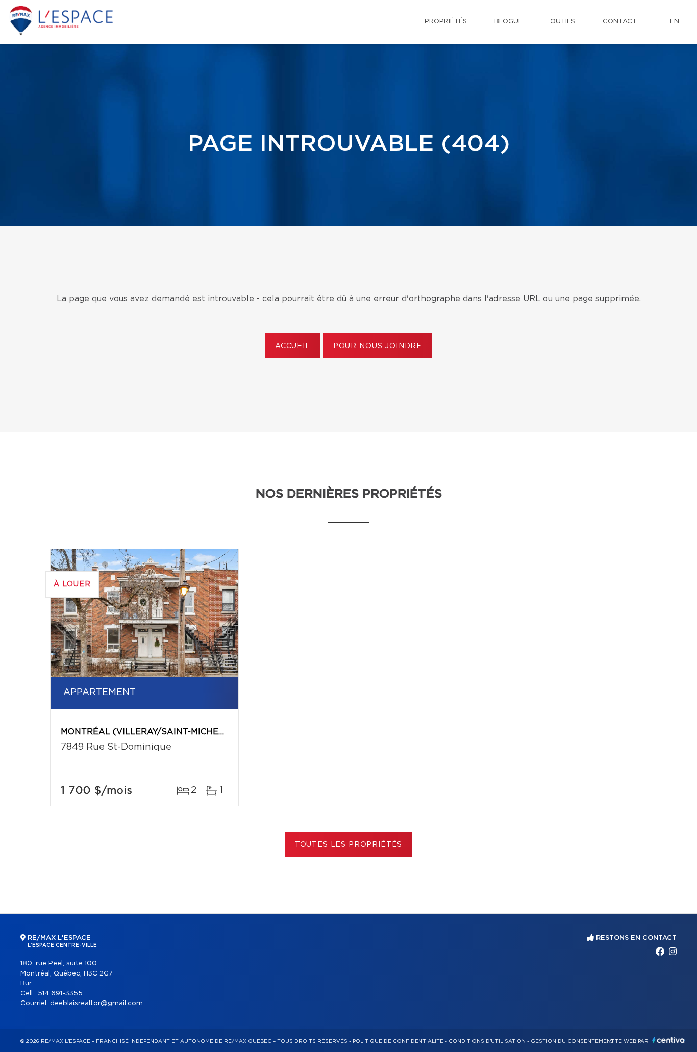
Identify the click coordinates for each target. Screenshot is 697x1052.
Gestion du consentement (572, 1041)
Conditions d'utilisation (487, 1041)
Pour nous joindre (377, 346)
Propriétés (446, 21)
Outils (562, 21)
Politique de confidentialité (398, 1041)
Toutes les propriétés (349, 845)
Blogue (508, 21)
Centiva (668, 1040)
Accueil (292, 346)
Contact (620, 21)
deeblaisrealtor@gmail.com (96, 1003)
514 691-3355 (60, 993)
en (674, 21)
